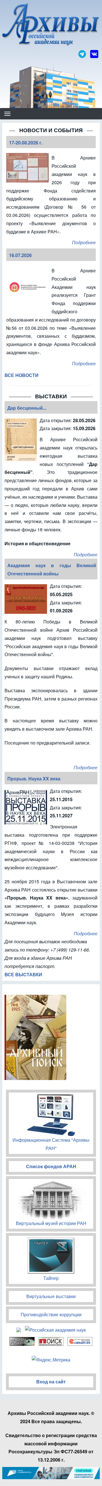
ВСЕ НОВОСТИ (22, 375)
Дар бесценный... (26, 408)
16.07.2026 (20, 255)
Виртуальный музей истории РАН (51, 1223)
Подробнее (84, 242)
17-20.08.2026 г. (25, 142)
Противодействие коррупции (51, 1314)
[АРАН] (51, 25)
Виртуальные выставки (51, 1296)
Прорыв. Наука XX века (33, 778)
